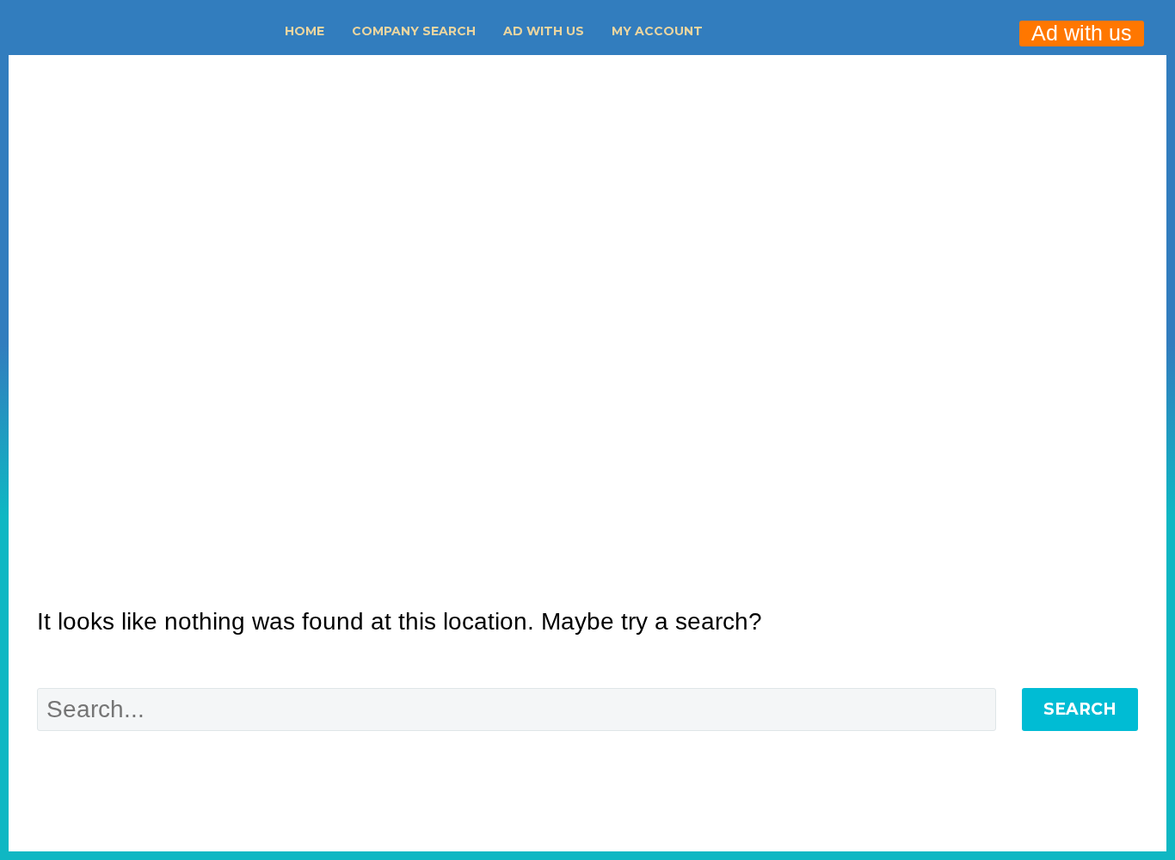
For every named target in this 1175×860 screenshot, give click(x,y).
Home (304, 31)
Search (1080, 709)
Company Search (414, 31)
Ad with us (543, 31)
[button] (741, 31)
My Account (657, 31)
